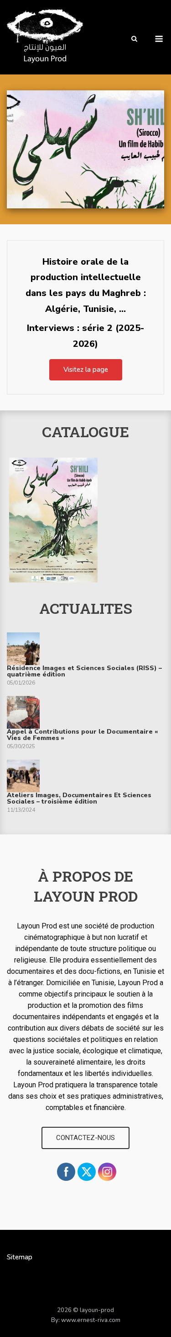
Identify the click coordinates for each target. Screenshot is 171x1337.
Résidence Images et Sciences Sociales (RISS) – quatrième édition (84, 671)
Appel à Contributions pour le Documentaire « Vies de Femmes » (82, 734)
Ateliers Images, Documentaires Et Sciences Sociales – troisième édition (79, 798)
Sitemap (19, 1257)
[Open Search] (134, 39)
